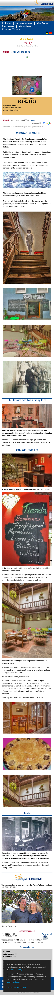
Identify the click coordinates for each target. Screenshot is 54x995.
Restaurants (8, 26)
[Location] (27, 58)
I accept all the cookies (17, 987)
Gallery (13, 52)
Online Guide (25, 26)
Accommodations (24, 23)
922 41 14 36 (27, 101)
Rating (27, 52)
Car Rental (42, 23)
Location (20, 52)
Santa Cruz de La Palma (29, 46)
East (18, 46)
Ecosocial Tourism (11, 29)
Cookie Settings (13, 982)
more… (34, 120)
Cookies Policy (16, 970)
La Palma (6, 23)
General (6, 52)
